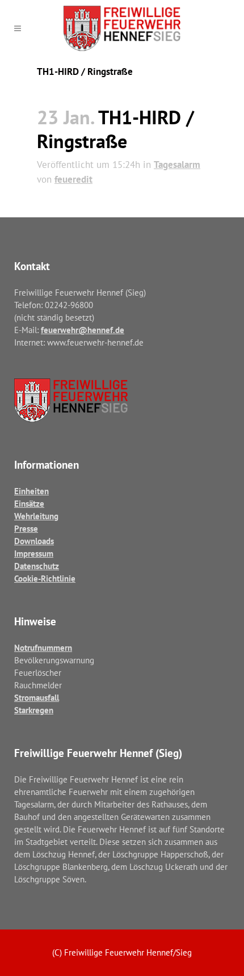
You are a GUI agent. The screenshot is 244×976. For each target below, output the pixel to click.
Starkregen (33, 710)
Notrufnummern (43, 647)
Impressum (33, 553)
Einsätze (29, 503)
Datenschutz (36, 566)
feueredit (73, 179)
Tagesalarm (177, 164)
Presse (26, 528)
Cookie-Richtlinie (44, 578)
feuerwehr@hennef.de (82, 330)
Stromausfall (36, 697)
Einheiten (31, 491)
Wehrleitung (36, 516)
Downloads (34, 541)
